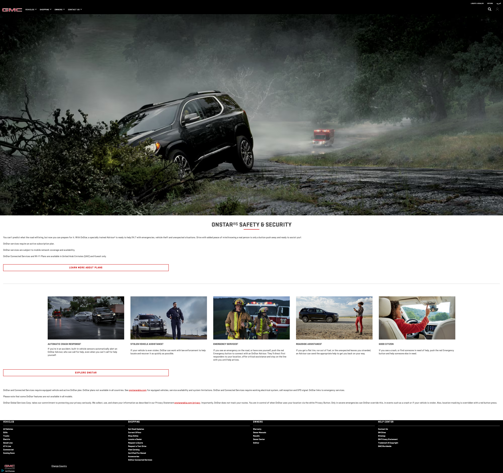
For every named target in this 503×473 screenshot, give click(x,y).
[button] (237, 223)
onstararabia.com (138, 390)
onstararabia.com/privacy (187, 402)
